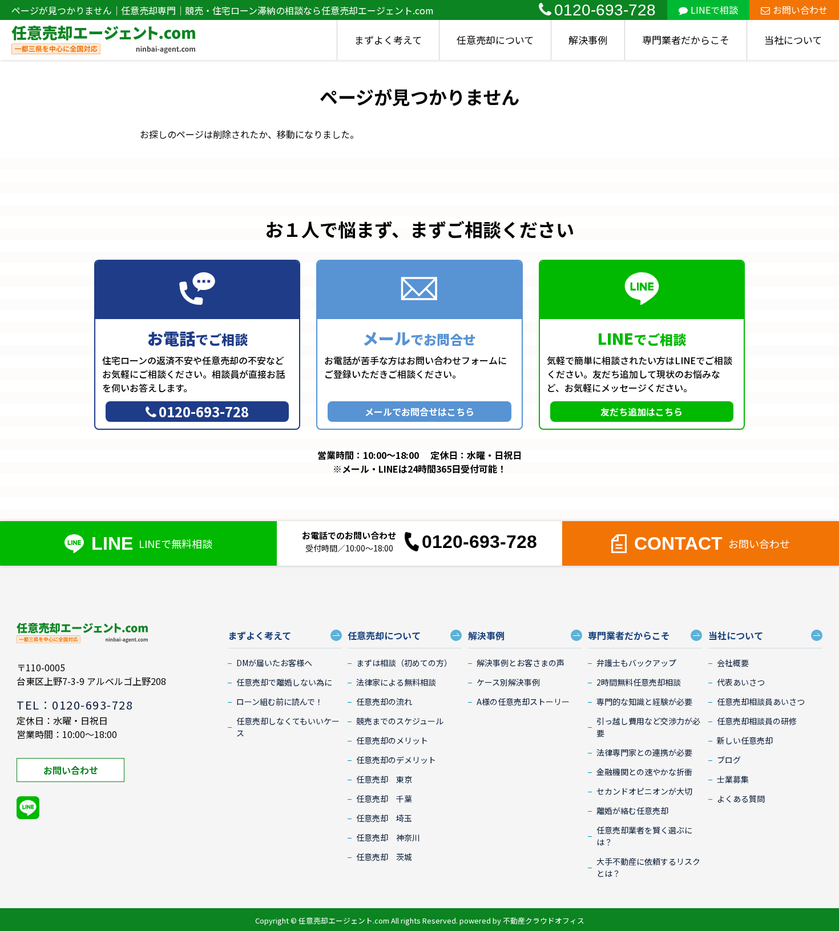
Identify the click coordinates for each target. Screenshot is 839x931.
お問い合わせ (800, 10)
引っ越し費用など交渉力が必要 (648, 727)
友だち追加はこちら (641, 411)
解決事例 (587, 40)
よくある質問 (741, 798)
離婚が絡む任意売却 (632, 810)
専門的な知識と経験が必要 (644, 701)
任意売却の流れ (384, 701)
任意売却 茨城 (384, 857)
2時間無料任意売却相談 (638, 682)
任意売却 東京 (384, 779)
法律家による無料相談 (396, 682)
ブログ (729, 759)
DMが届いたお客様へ (274, 662)
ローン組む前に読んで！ (279, 701)
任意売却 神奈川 (388, 837)
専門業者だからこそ (685, 40)
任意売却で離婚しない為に (284, 682)
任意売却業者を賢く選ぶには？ (644, 836)
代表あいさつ (741, 682)
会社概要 (733, 662)
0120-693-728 (605, 10)
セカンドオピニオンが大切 (644, 791)
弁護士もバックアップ (636, 662)
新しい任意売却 (745, 740)
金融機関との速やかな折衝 (644, 771)
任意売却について (495, 40)
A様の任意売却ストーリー (523, 701)
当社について (793, 40)
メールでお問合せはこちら (419, 411)
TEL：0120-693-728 (75, 704)
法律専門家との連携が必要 (644, 752)
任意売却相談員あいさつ (761, 701)
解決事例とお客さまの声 (520, 662)
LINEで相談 (714, 10)
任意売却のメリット (392, 740)
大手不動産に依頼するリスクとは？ (648, 867)
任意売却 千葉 (384, 798)
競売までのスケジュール (399, 721)
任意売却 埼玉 (384, 818)
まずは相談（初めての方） (404, 662)
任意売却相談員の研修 (757, 721)
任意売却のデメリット (396, 759)
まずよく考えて (388, 40)
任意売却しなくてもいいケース (288, 727)
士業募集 (733, 779)
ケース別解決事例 (508, 682)
